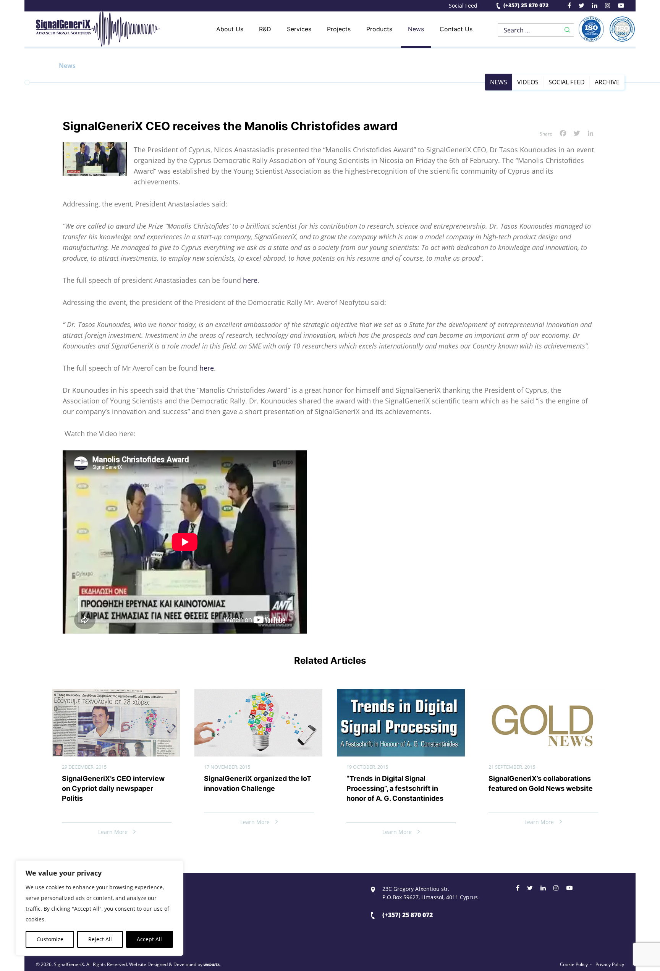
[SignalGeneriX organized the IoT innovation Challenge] (258, 695)
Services (299, 29)
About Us (229, 29)
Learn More (113, 831)
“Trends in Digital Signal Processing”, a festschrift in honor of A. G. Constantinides (394, 788)
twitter (581, 6)
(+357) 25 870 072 (525, 5)
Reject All (100, 939)
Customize (50, 939)
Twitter (530, 889)
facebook (569, 6)
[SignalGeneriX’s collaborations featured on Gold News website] (543, 695)
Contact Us (456, 29)
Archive (607, 82)
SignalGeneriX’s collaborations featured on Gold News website (541, 783)
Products (379, 29)
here (250, 280)
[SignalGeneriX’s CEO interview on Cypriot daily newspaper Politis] (116, 695)
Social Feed (463, 5)
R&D (265, 29)
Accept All (149, 939)
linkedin (594, 6)
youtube (621, 6)
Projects (339, 29)
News (416, 29)
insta (607, 6)
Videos (528, 82)
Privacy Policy (609, 964)
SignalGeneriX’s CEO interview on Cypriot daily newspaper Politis (113, 788)
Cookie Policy (574, 964)
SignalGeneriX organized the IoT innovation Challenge (257, 783)
